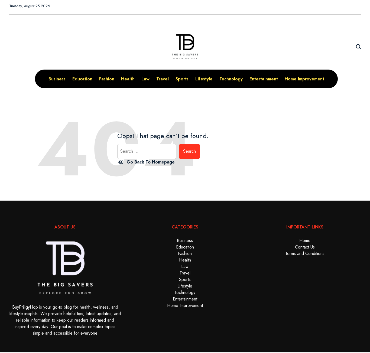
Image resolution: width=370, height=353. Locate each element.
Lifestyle (204, 79)
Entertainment (263, 79)
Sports (182, 79)
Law (145, 79)
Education (82, 79)
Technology (231, 79)
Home (304, 240)
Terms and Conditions (304, 253)
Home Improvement (304, 79)
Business (57, 79)
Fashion (106, 79)
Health (128, 79)
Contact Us (305, 247)
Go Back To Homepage (150, 162)
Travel (162, 79)
